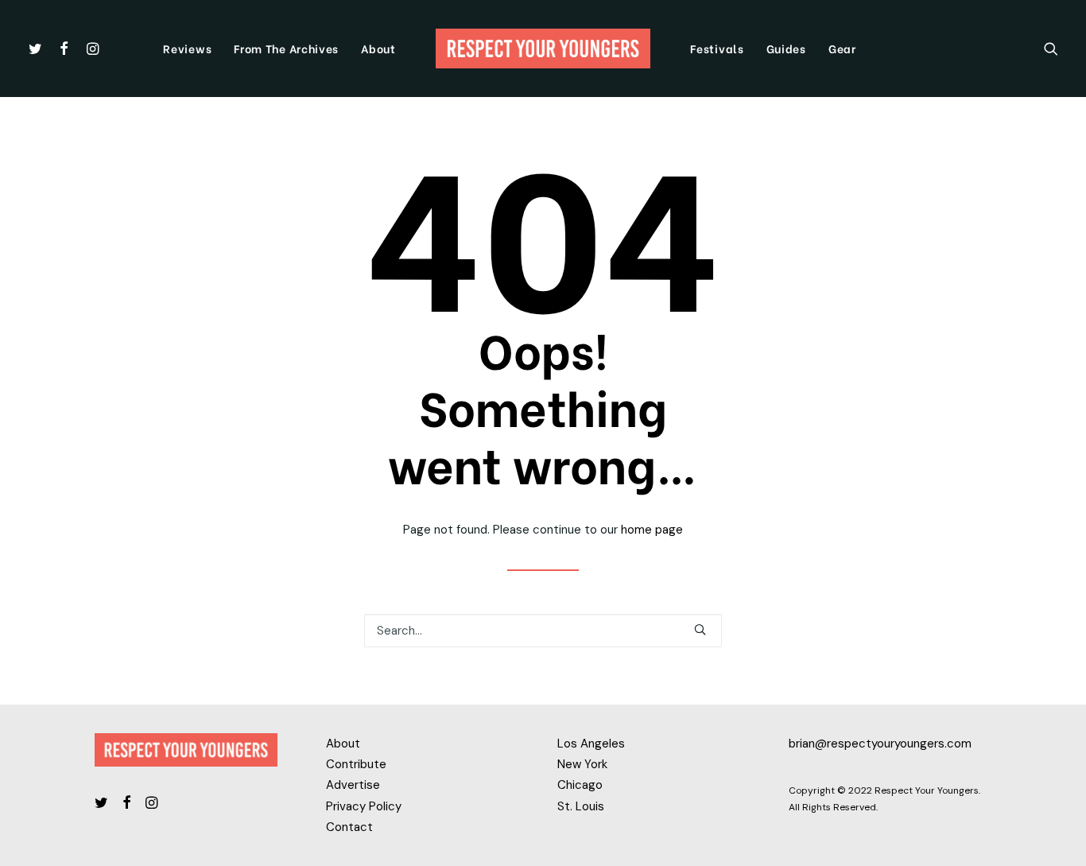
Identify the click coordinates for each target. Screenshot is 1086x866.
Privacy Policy (363, 806)
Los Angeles (591, 743)
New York (582, 764)
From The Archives (286, 48)
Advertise (353, 785)
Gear (842, 48)
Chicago (580, 785)
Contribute (356, 764)
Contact (349, 827)
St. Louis (580, 806)
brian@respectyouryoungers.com (880, 743)
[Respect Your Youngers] (543, 48)
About (378, 48)
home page (652, 530)
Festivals (716, 48)
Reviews (187, 48)
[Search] (1051, 48)
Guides (786, 48)
